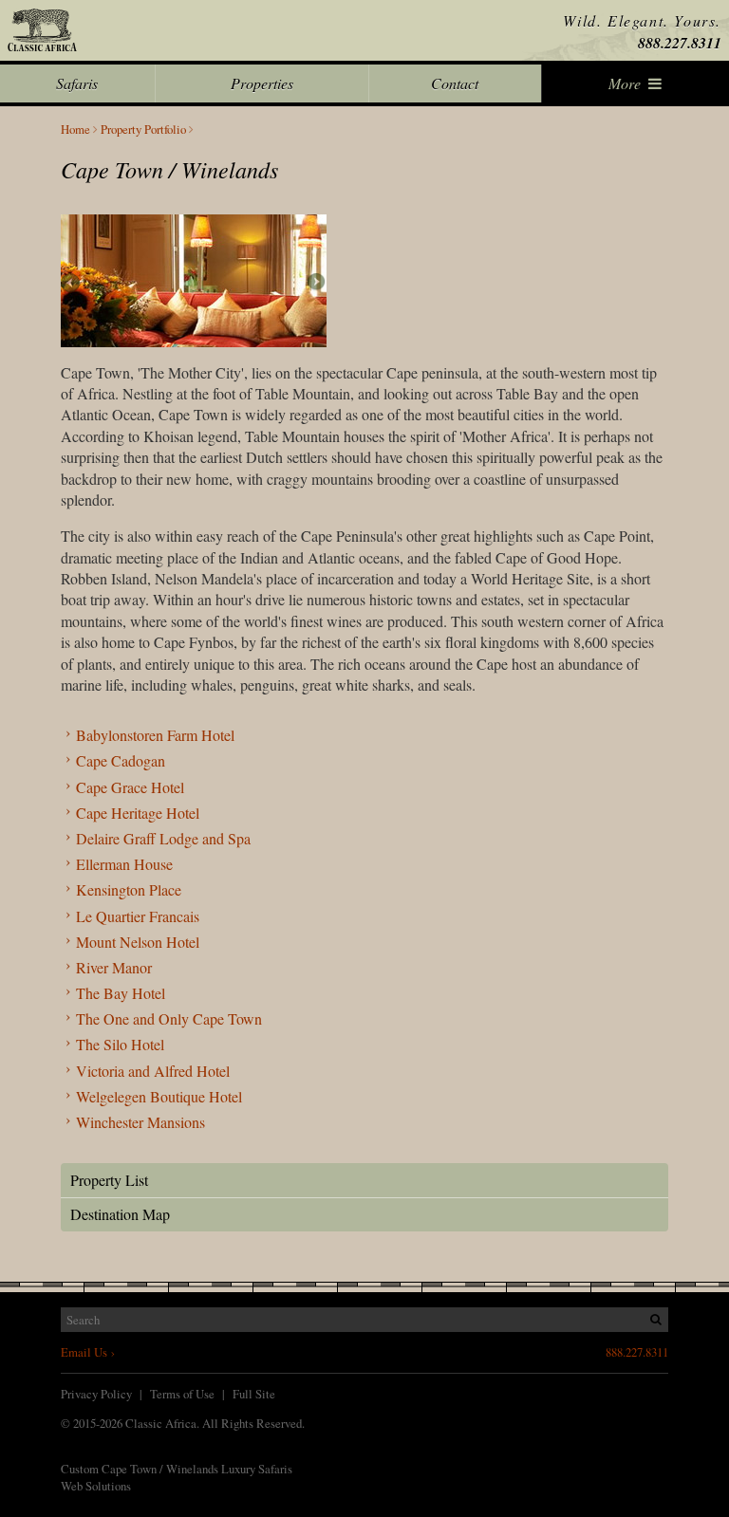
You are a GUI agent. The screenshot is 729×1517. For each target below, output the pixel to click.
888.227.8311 (679, 42)
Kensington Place (128, 889)
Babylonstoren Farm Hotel (155, 735)
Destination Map (120, 1214)
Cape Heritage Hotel (137, 813)
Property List (109, 1180)
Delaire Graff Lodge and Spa (163, 838)
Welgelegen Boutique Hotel (159, 1096)
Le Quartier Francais (137, 916)
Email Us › (88, 1351)
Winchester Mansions (140, 1122)
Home (75, 129)
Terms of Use (182, 1393)
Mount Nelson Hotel (137, 942)
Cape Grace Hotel (130, 787)
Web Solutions (96, 1485)
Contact (454, 83)
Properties (262, 83)
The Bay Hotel (120, 993)
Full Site (254, 1393)
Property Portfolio (143, 129)
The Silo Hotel (120, 1044)
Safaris (77, 83)
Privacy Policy (96, 1393)
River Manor (114, 967)
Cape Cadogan (120, 760)
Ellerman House (124, 864)
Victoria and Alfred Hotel (153, 1071)
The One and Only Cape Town (169, 1018)
